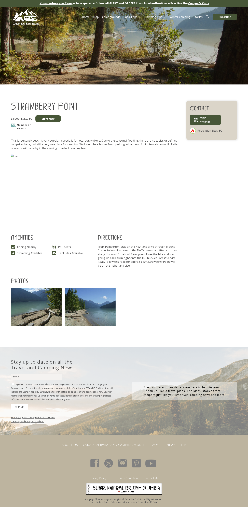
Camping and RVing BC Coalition (27, 421)
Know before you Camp (56, 3)
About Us (70, 445)
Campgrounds (111, 17)
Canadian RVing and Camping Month (114, 445)
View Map (48, 118)
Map (96, 17)
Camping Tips (153, 17)
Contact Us (151, 478)
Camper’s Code (198, 3)
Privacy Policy (98, 478)
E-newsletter (175, 445)
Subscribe (225, 17)
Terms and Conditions (126, 478)
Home (86, 17)
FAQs (155, 445)
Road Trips (130, 17)
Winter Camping (180, 17)
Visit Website (205, 119)
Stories (198, 17)
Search (207, 17)
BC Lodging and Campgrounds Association (33, 417)
